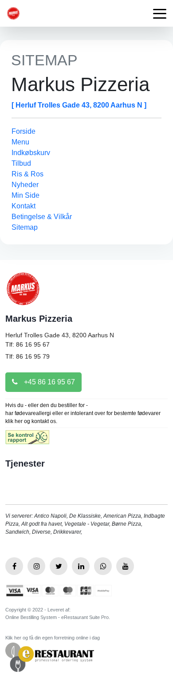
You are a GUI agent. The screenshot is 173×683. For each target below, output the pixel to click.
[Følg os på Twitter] (58, 566)
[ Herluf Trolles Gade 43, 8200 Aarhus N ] (79, 105)
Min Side (25, 195)
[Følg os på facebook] (14, 566)
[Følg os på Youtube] (125, 566)
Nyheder (25, 184)
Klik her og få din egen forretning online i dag (52, 637)
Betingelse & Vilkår (42, 216)
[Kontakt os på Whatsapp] (103, 566)
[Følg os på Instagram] (36, 566)
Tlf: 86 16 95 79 (27, 356)
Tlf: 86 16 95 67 (27, 344)
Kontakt (23, 206)
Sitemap (25, 227)
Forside (23, 131)
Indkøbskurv (31, 152)
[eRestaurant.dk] (49, 656)
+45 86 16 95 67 (48, 382)
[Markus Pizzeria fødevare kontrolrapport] (27, 440)
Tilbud (21, 163)
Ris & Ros (27, 174)
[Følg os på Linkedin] (81, 566)
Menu (20, 142)
